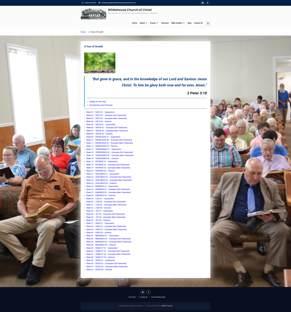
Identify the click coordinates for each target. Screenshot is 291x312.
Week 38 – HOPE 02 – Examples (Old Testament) (106, 226)
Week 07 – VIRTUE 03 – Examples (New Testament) (107, 131)
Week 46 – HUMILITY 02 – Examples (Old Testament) (107, 251)
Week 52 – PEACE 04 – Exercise (99, 270)
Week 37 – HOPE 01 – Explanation (100, 223)
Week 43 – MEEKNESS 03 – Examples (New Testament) (108, 242)
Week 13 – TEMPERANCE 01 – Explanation (103, 149)
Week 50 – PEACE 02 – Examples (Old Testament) (106, 263)
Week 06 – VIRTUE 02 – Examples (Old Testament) (106, 127)
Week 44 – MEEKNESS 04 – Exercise (101, 245)
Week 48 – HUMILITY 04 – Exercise (100, 257)
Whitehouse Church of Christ (130, 10)
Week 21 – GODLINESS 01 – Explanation (102, 174)
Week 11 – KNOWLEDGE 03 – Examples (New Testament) (109, 143)
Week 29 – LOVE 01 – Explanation (100, 199)
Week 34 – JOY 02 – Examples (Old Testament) (105, 214)
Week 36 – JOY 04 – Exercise (98, 220)
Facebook (143, 297)
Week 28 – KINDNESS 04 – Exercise (100, 195)
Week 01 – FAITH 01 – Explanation (100, 112)
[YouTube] (203, 3)
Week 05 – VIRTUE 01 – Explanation (100, 124)
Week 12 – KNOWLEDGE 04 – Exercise (101, 146)
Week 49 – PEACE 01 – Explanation (100, 260)
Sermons (165, 23)
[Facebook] (208, 3)
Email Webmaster (158, 297)
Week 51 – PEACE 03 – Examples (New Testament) (107, 266)
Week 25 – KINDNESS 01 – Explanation (102, 186)
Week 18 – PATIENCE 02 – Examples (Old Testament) (107, 165)
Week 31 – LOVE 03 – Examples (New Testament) (106, 205)
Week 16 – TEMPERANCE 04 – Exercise (102, 158)
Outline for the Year (97, 101)
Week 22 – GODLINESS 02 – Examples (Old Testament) (108, 177)
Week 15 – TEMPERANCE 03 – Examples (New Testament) (110, 155)
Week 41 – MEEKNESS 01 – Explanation (102, 236)
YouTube (131, 297)
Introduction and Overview (101, 105)
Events (153, 23)
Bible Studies (176, 23)
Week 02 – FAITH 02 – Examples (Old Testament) (106, 115)
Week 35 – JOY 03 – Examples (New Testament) (105, 217)
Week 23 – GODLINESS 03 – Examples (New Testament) (109, 180)
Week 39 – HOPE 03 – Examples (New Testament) (106, 229)
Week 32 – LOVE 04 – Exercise (98, 208)
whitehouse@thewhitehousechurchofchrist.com (119, 3)
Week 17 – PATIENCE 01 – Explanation (102, 161)
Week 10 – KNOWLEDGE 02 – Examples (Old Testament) (109, 140)
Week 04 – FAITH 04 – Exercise (99, 121)
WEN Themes (167, 306)
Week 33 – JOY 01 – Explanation (99, 211)
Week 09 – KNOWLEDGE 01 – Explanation (103, 137)
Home (134, 23)
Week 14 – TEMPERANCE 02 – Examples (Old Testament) (109, 152)
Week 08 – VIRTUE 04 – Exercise (99, 134)
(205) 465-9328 (90, 3)
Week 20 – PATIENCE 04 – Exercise (100, 171)
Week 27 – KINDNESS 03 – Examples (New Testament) (108, 192)
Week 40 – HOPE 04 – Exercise (98, 233)
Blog (189, 23)
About (142, 23)
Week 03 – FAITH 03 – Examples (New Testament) (106, 118)
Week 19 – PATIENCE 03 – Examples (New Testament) (108, 168)
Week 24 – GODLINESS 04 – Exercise (101, 183)
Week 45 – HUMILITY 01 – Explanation (102, 248)
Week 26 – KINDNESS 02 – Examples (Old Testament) (108, 189)
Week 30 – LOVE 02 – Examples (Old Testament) (106, 202)
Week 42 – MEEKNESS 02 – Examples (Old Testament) (108, 239)
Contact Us (198, 23)
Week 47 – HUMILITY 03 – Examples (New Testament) (108, 254)
